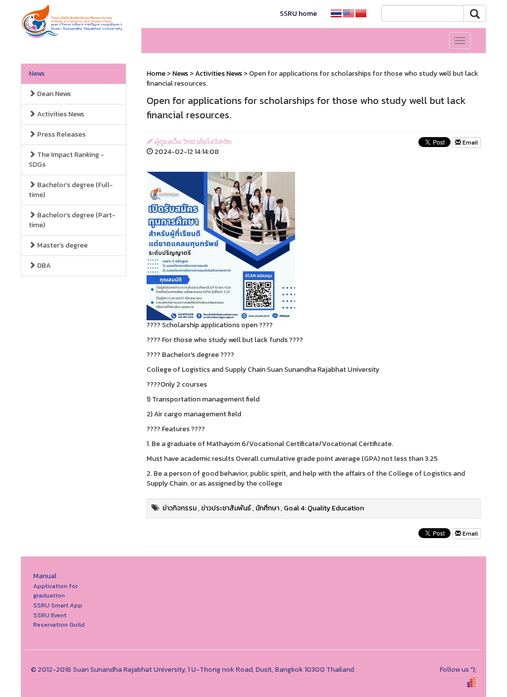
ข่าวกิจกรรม (179, 508)
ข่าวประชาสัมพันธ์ (226, 508)
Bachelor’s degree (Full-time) (71, 190)
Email (469, 142)
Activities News (60, 114)
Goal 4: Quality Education (324, 508)
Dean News (53, 94)
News (37, 73)
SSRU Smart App (57, 605)
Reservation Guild (59, 624)
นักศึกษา (267, 508)
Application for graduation (55, 590)
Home (156, 73)
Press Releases (61, 134)
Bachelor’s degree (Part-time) (72, 220)
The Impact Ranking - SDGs (66, 159)
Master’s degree (62, 245)
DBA (43, 265)
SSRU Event (49, 615)
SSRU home (298, 13)
